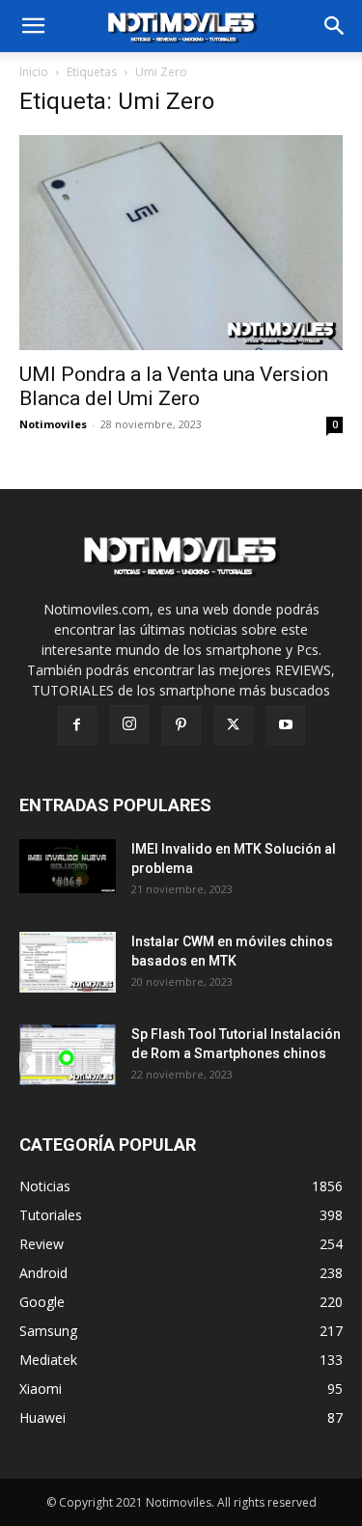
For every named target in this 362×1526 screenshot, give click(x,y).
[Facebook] (77, 725)
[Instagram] (129, 724)
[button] (335, 26)
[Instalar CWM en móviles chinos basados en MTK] (68, 962)
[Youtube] (285, 725)
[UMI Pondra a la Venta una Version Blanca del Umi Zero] (181, 242)
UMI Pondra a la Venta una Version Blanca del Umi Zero (173, 386)
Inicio (33, 72)
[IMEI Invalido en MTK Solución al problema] (68, 866)
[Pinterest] (181, 725)
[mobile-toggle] (33, 26)
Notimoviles (53, 424)
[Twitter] (233, 725)
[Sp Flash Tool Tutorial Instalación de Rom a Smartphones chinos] (68, 1054)
